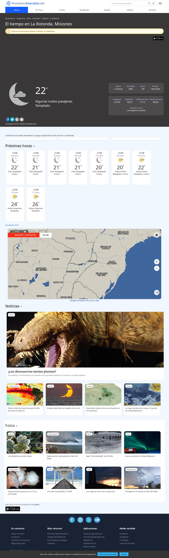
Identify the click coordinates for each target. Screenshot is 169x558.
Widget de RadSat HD (56, 537)
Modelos (152, 10)
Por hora (39, 10)
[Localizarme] (154, 4)
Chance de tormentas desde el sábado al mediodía (33, 31)
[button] (156, 261)
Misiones (36, 18)
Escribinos (15, 537)
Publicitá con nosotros (20, 540)
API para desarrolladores (58, 533)
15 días (62, 10)
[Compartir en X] (12, 119)
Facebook (124, 533)
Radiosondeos (90, 546)
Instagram (124, 537)
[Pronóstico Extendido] (25, 3)
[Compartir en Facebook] (7, 119)
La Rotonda (54, 18)
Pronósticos (10, 18)
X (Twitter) (124, 540)
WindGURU (84, 10)
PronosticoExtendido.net (94, 537)
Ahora (16, 10)
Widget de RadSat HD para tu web (84, 300)
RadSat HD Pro (90, 543)
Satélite (130, 10)
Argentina (21, 18)
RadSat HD (88, 540)
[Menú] (160, 3)
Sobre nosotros (17, 533)
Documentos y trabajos (57, 540)
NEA (29, 18)
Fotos (10, 425)
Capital (45, 18)
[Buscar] (150, 4)
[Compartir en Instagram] (17, 119)
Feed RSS (51, 543)
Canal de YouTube (127, 543)
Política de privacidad (108, 554)
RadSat (107, 10)
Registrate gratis (18, 543)
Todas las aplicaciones (93, 533)
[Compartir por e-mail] (21, 119)
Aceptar (124, 554)
